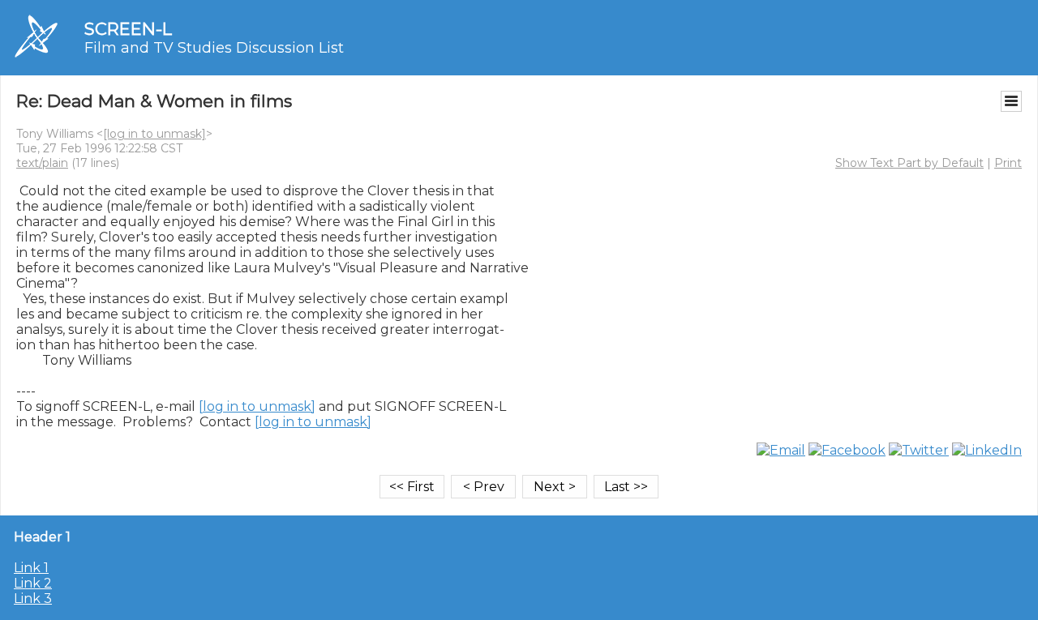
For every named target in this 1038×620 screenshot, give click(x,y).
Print (1008, 163)
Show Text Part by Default (909, 163)
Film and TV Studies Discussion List (214, 48)
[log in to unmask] (154, 133)
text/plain (42, 163)
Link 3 (33, 598)
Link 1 (31, 567)
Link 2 (33, 583)
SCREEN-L (128, 29)
